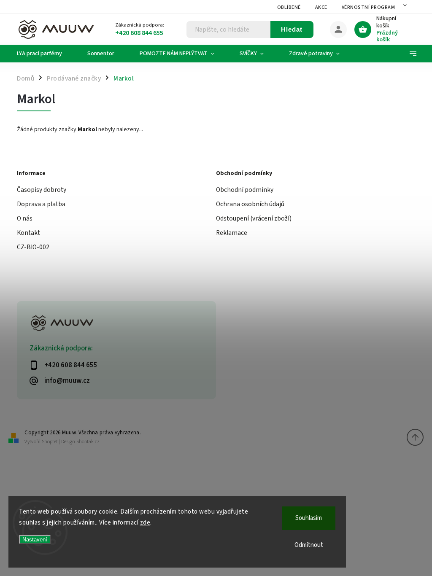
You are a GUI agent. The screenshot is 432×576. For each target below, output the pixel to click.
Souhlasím (308, 518)
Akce (321, 7)
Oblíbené (289, 7)
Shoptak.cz (88, 441)
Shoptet (50, 441)
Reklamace (231, 232)
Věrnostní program (368, 7)
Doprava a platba (41, 204)
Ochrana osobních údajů (250, 204)
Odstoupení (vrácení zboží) (254, 218)
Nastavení (34, 539)
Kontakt (28, 232)
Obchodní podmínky (244, 189)
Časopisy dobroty (41, 189)
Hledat (291, 29)
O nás (24, 218)
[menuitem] (46, 53)
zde (145, 522)
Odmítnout (308, 545)
